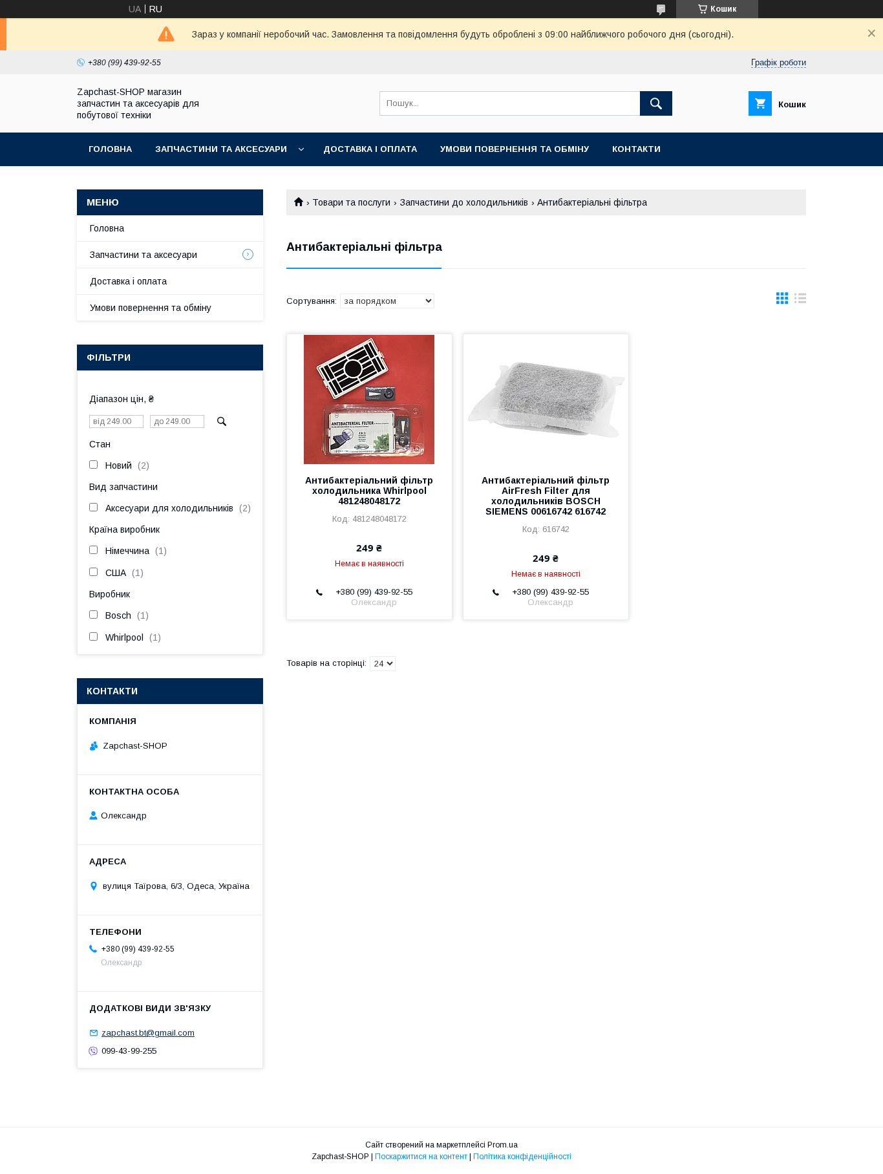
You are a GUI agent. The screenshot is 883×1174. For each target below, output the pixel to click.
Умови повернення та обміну (514, 149)
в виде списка (800, 301)
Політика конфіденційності (522, 1156)
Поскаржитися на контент (421, 1156)
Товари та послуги (351, 202)
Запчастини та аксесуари (221, 149)
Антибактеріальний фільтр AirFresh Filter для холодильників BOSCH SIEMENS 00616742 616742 (546, 496)
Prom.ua (502, 1144)
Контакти (636, 149)
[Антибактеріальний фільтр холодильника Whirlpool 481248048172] (369, 399)
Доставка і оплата (370, 149)
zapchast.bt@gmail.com (148, 1033)
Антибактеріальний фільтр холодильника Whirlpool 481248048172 (369, 490)
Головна (110, 149)
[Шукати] (656, 103)
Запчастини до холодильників (464, 202)
